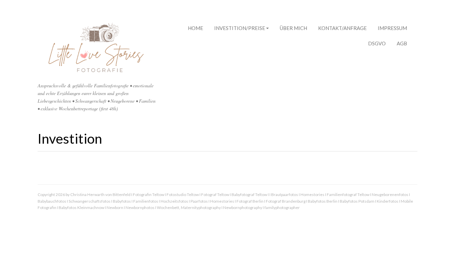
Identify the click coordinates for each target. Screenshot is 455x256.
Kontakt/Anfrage (342, 28)
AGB (402, 43)
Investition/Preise (239, 28)
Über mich (293, 28)
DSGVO (377, 43)
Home (195, 28)
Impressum (392, 28)
